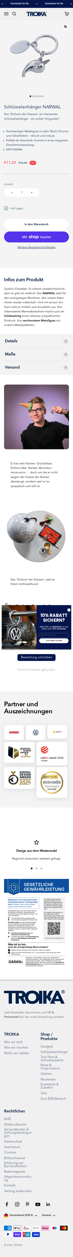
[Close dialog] (68, 609)
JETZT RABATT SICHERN (54, 640)
